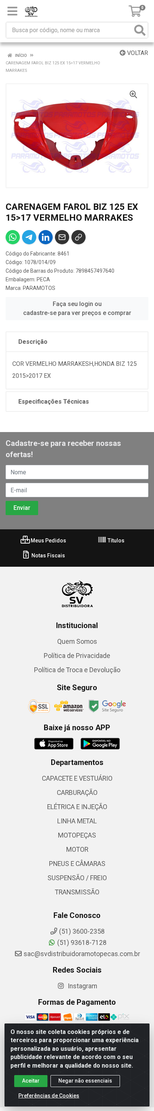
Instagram (81, 986)
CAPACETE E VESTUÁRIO (77, 778)
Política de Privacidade (77, 655)
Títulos (115, 541)
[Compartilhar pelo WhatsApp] (13, 237)
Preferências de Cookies (48, 1096)
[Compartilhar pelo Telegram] (29, 237)
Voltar (137, 52)
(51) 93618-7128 (82, 942)
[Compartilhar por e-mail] (62, 237)
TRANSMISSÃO (77, 892)
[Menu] (12, 11)
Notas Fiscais (47, 555)
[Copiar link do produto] (78, 237)
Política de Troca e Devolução (77, 670)
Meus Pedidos (48, 541)
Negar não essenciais (85, 1081)
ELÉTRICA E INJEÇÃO (77, 807)
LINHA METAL (77, 821)
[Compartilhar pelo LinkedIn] (45, 237)
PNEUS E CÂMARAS (77, 863)
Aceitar (31, 1081)
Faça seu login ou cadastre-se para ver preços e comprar (77, 308)
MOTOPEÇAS (77, 835)
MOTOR (77, 849)
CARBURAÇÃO (77, 792)
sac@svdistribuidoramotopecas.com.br (82, 954)
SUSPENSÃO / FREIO (77, 878)
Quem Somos (77, 641)
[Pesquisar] (140, 30)
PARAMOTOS (39, 288)
